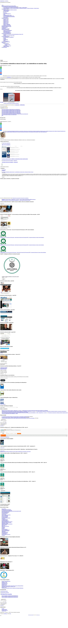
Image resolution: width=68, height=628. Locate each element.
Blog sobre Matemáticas (5, 512)
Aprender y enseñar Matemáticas (6, 509)
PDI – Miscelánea (5, 11)
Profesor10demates (5, 529)
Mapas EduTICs (5, 17)
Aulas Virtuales (5, 43)
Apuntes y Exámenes (5, 18)
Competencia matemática (36, 131)
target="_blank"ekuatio (5, 515)
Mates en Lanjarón (4, 524)
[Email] (34, 66)
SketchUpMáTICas (6, 41)
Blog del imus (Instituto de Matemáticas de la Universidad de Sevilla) (11, 511)
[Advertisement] (34, 53)
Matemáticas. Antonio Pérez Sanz (6, 522)
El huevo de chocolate (5, 516)
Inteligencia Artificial (4, 27)
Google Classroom (7, 44)
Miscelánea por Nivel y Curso (7, 15)
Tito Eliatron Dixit (4, 533)
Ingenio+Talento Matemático (6, 33)
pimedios (3, 528)
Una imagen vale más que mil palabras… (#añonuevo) (10, 162)
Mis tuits (1, 352)
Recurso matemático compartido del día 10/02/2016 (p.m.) (10, 596)
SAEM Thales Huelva (5, 532)
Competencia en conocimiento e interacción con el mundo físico (23, 131)
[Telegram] (34, 69)
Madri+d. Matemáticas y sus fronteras (7, 521)
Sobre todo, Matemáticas (5, 530)
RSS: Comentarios (6, 592)
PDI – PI (4, 12)
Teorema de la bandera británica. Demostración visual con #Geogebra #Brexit (12, 585)
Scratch (4, 40)
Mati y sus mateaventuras (5, 526)
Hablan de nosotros (6, 46)
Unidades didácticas (6, 10)
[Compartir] (34, 74)
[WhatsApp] (34, 67)
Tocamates (3, 535)
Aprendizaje (13, 131)
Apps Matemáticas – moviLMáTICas (8, 37)
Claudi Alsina (9, 77)
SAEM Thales (4, 531)
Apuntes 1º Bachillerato (6, 24)
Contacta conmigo (4, 47)
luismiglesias (9, 131)
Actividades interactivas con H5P (6, 25)
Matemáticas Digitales (5, 523)
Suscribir (2, 380)
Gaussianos (3, 518)
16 (4, 423)
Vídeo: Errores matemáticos (6, 144)
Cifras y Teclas (4, 514)
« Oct (1, 425)
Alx (10, 613)
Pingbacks (3, 170)
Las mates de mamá (4, 513)
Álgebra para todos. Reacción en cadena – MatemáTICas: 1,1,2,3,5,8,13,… (12, 410)
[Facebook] (34, 71)
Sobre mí (3, 42)
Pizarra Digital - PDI (4, 583)
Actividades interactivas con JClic (6, 26)
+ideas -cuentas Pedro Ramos (6, 534)
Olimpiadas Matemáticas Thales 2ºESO (8, 35)
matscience (3, 527)
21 (2, 603)
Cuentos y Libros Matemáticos (7, 30)
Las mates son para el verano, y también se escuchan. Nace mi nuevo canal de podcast (14, 417)
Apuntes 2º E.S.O (5, 20)
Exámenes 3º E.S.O (6, 22)
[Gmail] (34, 73)
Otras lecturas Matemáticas (7, 32)
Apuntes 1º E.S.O (4, 587)
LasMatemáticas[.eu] (5, 519)
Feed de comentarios (5, 610)
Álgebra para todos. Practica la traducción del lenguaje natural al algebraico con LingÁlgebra (35, 410)
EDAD (4, 14)
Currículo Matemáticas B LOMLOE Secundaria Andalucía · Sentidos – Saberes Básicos (15, 7)
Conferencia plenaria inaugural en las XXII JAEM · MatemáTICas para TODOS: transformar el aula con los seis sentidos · (18, 418)
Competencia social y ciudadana (44, 131)
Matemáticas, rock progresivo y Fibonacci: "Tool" (8, 586)
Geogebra (4, 38)
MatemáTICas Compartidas (5, 28)
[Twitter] (34, 70)
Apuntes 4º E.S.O (5, 23)
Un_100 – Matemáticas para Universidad (9, 16)
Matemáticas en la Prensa (7, 31)
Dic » (3, 425)
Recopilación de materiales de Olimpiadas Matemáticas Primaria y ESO (13, 34)
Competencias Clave (51, 131)
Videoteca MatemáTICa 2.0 (7, 45)
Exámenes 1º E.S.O (6, 19)
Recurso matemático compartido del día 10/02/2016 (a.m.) (10, 597)
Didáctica (55, 131)
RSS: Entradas (6, 591)
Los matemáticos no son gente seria (7, 510)
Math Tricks (3, 525)
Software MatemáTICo (5, 36)
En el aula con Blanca (5, 517)
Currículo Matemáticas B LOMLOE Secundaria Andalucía (9, 6)
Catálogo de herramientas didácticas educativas (10, 9)
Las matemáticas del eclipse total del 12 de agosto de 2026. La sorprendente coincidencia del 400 (15, 416)
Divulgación (58, 131)
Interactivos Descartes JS (7, 13)
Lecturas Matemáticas (5, 29)
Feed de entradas (4, 609)
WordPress (5, 613)
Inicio (2, 5)
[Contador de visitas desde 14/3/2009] (4, 348)
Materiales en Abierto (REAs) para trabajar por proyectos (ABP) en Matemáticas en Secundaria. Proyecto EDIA (15, 451)
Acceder (3, 608)
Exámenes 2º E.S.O (6, 21)
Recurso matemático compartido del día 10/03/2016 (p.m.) (10, 595)
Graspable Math (5, 39)
